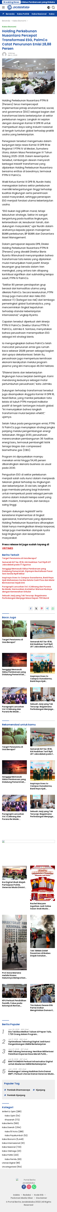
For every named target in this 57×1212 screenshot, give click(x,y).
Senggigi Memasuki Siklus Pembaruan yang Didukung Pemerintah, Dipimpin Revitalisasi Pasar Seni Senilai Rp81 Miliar (27, 571)
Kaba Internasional (11, 1143)
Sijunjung (40, 1090)
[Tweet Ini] (36, 608)
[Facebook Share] (31, 608)
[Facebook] (24, 1187)
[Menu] (4, 7)
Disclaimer (41, 1198)
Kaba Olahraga (9, 1151)
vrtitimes (11, 53)
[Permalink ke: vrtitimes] (4, 54)
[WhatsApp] (34, 1187)
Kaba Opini (10, 1115)
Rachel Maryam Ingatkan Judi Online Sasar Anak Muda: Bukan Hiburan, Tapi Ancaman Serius (40, 906)
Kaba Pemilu (11, 1159)
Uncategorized (9, 1166)
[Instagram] (29, 1187)
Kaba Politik (7, 1155)
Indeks (16, 1194)
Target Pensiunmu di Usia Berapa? (19, 558)
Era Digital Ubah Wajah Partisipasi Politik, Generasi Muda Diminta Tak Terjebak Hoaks (14, 885)
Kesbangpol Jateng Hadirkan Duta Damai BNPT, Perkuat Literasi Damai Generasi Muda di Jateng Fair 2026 (31, 1072)
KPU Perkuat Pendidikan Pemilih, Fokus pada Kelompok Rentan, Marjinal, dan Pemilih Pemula (14, 1003)
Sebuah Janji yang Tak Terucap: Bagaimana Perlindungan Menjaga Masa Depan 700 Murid (25, 596)
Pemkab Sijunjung (16, 1095)
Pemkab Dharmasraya (18, 1090)
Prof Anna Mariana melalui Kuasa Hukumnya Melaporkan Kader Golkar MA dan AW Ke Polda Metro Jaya (14, 975)
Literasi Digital (8, 1162)
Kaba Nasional (8, 1147)
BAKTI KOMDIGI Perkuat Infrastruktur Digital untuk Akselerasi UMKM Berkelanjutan (30, 1062)
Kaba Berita (7, 1123)
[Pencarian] (53, 7)
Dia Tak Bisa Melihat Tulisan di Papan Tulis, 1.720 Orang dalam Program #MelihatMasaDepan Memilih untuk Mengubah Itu (30, 1032)
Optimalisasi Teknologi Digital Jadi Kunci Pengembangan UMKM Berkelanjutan (29, 1042)
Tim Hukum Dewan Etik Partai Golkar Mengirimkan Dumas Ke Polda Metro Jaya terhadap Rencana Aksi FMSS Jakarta (42, 1008)
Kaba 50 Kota (11, 1131)
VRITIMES (7, 548)
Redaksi (27, 1194)
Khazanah (9, 1119)
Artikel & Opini (8, 1111)
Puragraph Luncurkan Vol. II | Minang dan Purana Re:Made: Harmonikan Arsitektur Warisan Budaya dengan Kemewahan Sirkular (27, 589)
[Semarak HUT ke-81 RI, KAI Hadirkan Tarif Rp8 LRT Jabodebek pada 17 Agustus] (42, 629)
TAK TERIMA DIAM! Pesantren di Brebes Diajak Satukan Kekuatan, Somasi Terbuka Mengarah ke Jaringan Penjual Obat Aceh (41, 953)
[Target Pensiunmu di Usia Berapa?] (14, 628)
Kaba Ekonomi (9, 26)
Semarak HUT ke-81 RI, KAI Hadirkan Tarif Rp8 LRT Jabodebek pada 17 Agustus (26, 563)
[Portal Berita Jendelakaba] (18, 7)
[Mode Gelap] (48, 7)
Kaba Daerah (8, 1127)
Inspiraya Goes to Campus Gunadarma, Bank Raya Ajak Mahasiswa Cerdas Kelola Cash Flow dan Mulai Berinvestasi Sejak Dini (28, 580)
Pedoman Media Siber (22, 1198)
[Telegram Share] (47, 608)
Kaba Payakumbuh (14, 1135)
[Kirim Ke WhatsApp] (53, 608)
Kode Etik (38, 1194)
